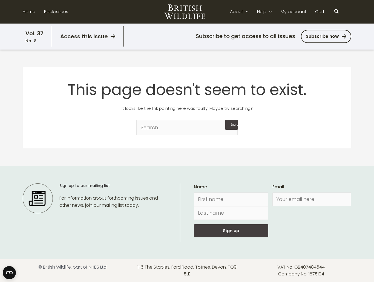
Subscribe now (322, 36)
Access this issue (84, 36)
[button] (246, 12)
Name (200, 187)
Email (278, 187)
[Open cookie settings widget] (9, 272)
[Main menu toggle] (348, 12)
